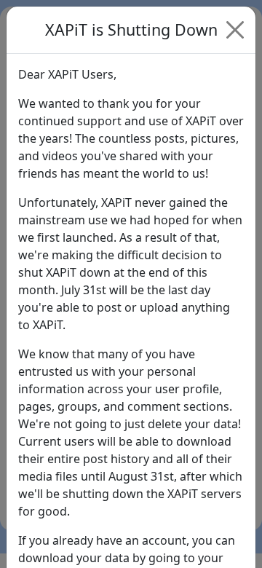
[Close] (235, 29)
